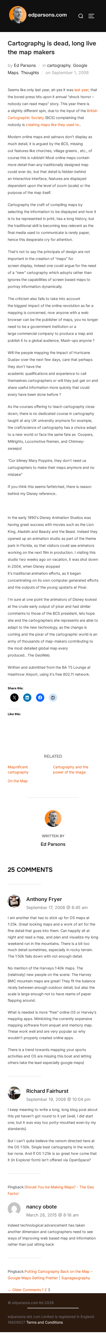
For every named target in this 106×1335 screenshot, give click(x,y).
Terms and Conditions (44, 1322)
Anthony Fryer (44, 899)
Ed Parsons (25, 65)
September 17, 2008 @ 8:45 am (57, 907)
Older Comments (24, 1289)
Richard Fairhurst (47, 1091)
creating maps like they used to (52, 124)
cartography (58, 65)
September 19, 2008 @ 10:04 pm (58, 1099)
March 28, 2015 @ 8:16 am (52, 1215)
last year (81, 90)
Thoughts (30, 72)
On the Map (18, 781)
